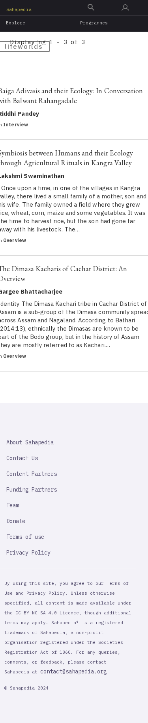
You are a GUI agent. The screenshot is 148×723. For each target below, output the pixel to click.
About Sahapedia (30, 442)
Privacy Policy (28, 552)
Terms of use (25, 536)
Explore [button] (16, 23)
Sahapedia (19, 9)
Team (12, 505)
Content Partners (31, 473)
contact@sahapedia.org (73, 671)
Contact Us (22, 458)
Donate (15, 521)
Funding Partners (31, 489)
